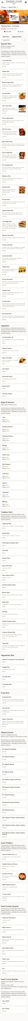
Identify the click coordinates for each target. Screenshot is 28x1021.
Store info (8, 31)
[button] (14, 63)
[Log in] (25, 2)
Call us (21, 31)
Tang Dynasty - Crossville (14, 1)
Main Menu (6, 37)
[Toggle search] (25, 40)
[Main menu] (2, 2)
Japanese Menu (16, 37)
